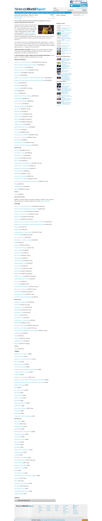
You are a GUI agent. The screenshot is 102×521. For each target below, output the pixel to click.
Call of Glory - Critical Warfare (20, 178)
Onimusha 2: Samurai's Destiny (21, 70)
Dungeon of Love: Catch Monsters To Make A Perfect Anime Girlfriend (29, 80)
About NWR (65, 505)
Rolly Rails (16, 189)
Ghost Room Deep (18, 98)
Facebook (75, 510)
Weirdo (15, 90)
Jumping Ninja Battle (18, 186)
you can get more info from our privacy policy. (53, 520)
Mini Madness (17, 173)
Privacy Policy (66, 512)
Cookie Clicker (17, 129)
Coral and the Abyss (18, 171)
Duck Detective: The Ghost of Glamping (23, 95)
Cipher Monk (17, 119)
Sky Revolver (17, 400)
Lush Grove (16, 338)
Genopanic (16, 245)
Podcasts (51, 12)
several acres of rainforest (30, 33)
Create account (79, 8)
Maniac (16, 184)
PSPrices (43, 201)
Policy (64, 507)
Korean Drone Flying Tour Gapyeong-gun (23, 145)
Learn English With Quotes (20, 460)
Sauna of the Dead (18, 103)
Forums (56, 12)
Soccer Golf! (17, 132)
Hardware (49, 510)
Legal (64, 510)
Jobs (64, 513)
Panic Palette (17, 361)
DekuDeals (47, 201)
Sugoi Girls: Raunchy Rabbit (20, 176)
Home (16, 12)
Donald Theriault (19, 16)
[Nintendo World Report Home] (30, 9)
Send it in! (82, 15)
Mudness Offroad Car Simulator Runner (22, 163)
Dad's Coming (17, 160)
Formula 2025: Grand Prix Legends (21, 168)
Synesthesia (17, 447)
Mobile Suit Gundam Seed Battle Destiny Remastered (26, 64)
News (20, 12)
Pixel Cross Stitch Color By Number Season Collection (26, 181)
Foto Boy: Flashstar (18, 114)
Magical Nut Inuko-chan (19, 385)
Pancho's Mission (18, 116)
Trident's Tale (17, 75)
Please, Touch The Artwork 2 (20, 137)
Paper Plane (17, 392)
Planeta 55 (16, 93)
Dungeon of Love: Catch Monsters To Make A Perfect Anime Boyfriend (29, 77)
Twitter (74, 508)
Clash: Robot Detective (19, 473)
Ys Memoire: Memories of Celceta (21, 372)
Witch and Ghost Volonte (19, 364)
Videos (60, 12)
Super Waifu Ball (18, 111)
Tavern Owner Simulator (19, 434)
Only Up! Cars (17, 108)
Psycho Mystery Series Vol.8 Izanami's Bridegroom (25, 475)
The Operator (17, 85)
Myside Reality (17, 158)
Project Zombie (17, 88)
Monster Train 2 (17, 72)
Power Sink (16, 82)
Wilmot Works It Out (18, 155)
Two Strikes (16, 150)
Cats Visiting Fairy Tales (19, 142)
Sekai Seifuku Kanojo (19, 356)
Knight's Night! (17, 121)
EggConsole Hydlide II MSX (20, 106)
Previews (33, 12)
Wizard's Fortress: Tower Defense (21, 165)
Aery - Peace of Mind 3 (19, 237)
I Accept (85, 520)
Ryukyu (16, 194)
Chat (64, 12)
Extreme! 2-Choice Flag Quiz (20, 101)
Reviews (28, 12)
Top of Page (75, 512)
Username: (56, 10)
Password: (70, 10)
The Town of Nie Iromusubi (20, 67)
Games (23, 12)
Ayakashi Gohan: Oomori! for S (21, 354)
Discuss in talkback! (18, 18)
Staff (39, 512)
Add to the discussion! (24, 500)
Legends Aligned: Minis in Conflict (21, 127)
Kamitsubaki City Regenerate (20, 302)
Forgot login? (84, 8)
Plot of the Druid (17, 265)
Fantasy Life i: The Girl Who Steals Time (23, 62)
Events (46, 12)
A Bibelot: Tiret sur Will (19, 124)
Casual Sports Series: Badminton (21, 134)
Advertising (65, 508)
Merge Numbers (17, 139)
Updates (76, 505)
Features (42, 12)
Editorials (38, 12)
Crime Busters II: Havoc (19, 152)
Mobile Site (75, 513)
